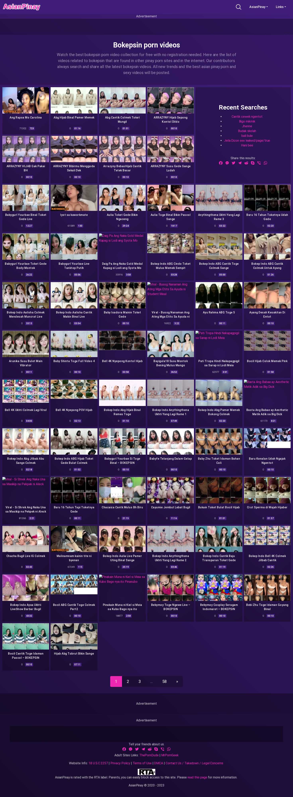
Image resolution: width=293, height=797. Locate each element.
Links (280, 7)
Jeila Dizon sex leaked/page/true (247, 140)
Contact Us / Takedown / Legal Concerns (194, 763)
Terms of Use (142, 763)
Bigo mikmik (247, 121)
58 (164, 681)
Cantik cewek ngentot (247, 117)
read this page (197, 777)
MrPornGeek (170, 755)
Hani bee (247, 145)
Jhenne (247, 126)
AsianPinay (257, 7)
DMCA (158, 763)
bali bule (247, 136)
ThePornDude (149, 755)
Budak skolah (247, 131)
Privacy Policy (120, 763)
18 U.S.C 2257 (98, 763)
